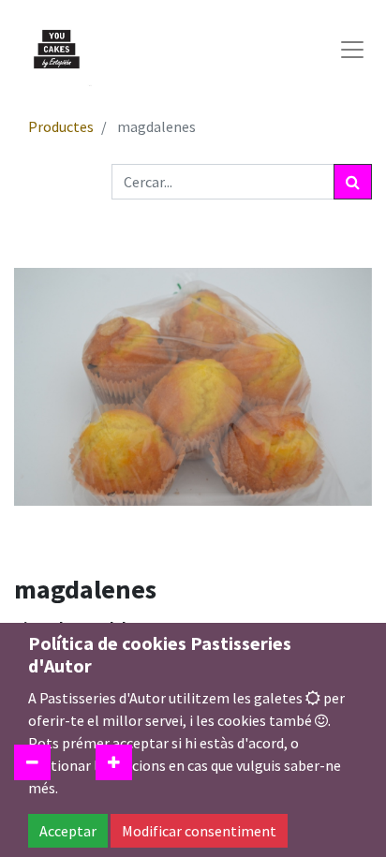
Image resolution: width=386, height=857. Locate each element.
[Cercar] (353, 181)
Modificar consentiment (199, 830)
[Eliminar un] (32, 762)
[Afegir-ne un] (114, 762)
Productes (61, 126)
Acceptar (67, 830)
